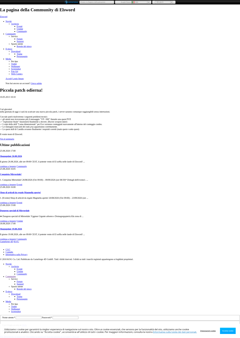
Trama (19, 54)
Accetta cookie (227, 331)
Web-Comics (16, 74)
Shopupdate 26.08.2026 (11, 156)
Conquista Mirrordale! (11, 174)
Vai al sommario (7, 139)
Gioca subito (36, 83)
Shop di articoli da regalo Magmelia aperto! (20, 192)
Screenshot (16, 69)
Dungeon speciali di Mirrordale (14, 210)
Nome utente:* (9, 317)
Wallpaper (15, 66)
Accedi (9, 78)
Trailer (14, 64)
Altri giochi (160, 2)
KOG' (16, 241)
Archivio (15, 24)
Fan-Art (14, 71)
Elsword (3, 16)
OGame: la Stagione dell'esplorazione (92, 2)
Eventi (19, 26)
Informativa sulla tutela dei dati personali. (175, 332)
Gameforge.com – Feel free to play (71, 2)
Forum (19, 39)
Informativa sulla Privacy (17, 254)
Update (20, 29)
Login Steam (18, 78)
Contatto (9, 252)
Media (8, 59)
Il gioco (9, 49)
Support (20, 41)
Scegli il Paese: (126, 2)
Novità (9, 21)
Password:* (47, 317)
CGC (8, 249)
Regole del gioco (24, 46)
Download (15, 51)
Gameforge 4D (6, 241)
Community (22, 31)
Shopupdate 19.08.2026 (11, 229)
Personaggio (22, 56)
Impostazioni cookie (208, 331)
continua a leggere (8, 166)
